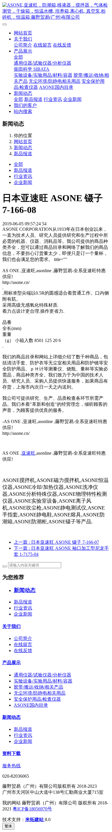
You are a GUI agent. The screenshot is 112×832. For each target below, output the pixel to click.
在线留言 (42, 45)
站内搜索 (23, 111)
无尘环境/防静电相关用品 (54, 81)
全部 (18, 57)
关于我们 (23, 38)
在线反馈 (62, 45)
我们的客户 (25, 105)
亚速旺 (28, 453)
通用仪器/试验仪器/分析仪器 (42, 63)
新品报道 (33, 99)
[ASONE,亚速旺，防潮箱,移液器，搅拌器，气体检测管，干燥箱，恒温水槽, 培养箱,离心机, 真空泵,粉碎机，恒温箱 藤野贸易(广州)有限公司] (56, 11)
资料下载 (11, 753)
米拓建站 (35, 819)
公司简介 (23, 45)
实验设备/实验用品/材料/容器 (43, 75)
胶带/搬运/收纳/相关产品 (38, 687)
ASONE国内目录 (56, 87)
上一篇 (56, 542)
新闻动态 (23, 93)
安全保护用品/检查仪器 (37, 699)
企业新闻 (72, 99)
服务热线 (11, 765)
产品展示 (23, 51)
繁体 (8, 826)
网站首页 (23, 32)
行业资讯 (53, 99)
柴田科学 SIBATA (31, 69)
